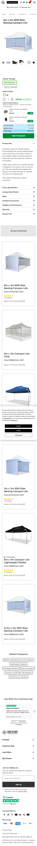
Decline (18, 430)
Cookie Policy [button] (7, 418)
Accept (18, 426)
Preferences (18, 435)
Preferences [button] (14, 420)
